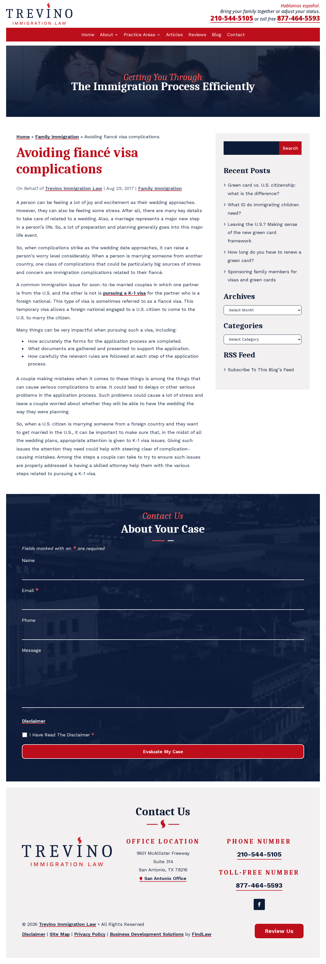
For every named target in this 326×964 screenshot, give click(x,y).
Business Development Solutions (147, 934)
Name (28, 560)
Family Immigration (160, 188)
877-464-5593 (298, 18)
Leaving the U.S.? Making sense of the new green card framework (262, 232)
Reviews (197, 35)
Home (88, 35)
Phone (28, 620)
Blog (216, 35)
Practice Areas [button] (139, 35)
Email (30, 590)
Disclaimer (33, 721)
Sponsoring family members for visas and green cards (262, 275)
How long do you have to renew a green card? (264, 256)
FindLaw (201, 934)
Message (31, 650)
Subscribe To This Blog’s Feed (261, 369)
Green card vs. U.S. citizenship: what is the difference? (262, 189)
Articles (174, 35)
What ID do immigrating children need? (263, 208)
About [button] (106, 35)
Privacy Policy (89, 934)
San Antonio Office (165, 878)
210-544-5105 (231, 18)
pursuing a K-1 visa (124, 293)
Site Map (60, 934)
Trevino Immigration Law (73, 188)
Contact (236, 35)
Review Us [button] (279, 931)
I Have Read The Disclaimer (62, 734)
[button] (321, 927)
